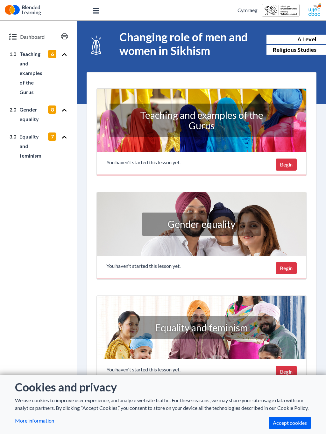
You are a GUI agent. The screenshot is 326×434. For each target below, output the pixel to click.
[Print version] (64, 36)
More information (34, 420)
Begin (286, 164)
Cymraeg (247, 10)
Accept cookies (290, 423)
